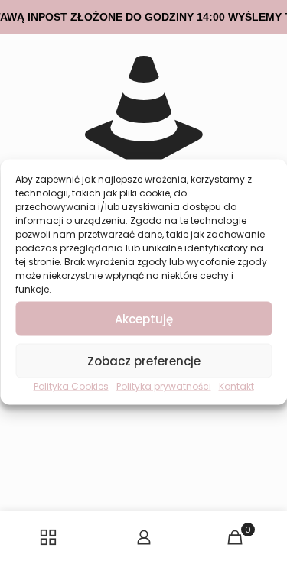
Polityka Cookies (71, 386)
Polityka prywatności (163, 386)
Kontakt (236, 386)
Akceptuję (144, 318)
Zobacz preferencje (144, 360)
